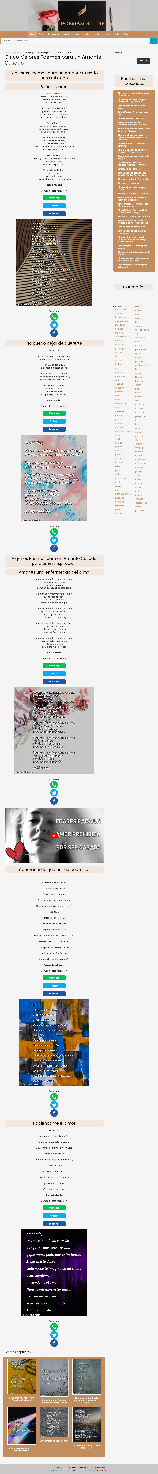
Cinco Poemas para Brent (131, 226)
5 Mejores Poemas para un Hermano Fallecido (132, 198)
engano (119, 384)
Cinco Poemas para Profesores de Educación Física (134, 259)
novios (138, 483)
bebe (137, 369)
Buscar (118, 52)
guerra (138, 353)
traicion (119, 332)
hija (137, 420)
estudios (119, 501)
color (137, 333)
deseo (118, 458)
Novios (97, 34)
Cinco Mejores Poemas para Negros (132, 246)
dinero (118, 313)
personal (119, 419)
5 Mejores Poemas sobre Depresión (87, 1446)
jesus (117, 470)
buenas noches (123, 494)
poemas (139, 510)
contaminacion (123, 431)
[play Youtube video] (54, 835)
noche (138, 345)
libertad (139, 377)
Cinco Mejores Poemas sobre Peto (133, 113)
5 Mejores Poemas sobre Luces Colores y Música (134, 129)
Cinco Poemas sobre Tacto (54, 1441)
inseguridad (121, 317)
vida (137, 475)
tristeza (139, 447)
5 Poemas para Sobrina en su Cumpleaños (133, 94)
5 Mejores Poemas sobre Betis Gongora (133, 157)
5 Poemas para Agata (129, 183)
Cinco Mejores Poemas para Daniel (132, 188)
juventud (119, 497)
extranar (119, 387)
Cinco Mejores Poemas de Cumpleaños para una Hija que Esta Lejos (132, 239)
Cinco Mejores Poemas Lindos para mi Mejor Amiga (133, 211)
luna (137, 392)
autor (138, 385)
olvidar (138, 306)
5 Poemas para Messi (129, 168)
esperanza (120, 478)
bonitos (139, 381)
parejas (139, 361)
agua (138, 373)
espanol (139, 432)
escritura (119, 399)
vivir (117, 356)
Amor (41, 34)
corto (138, 487)
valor (137, 341)
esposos (139, 408)
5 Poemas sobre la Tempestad (134, 179)
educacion (140, 404)
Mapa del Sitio (102, 1470)
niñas (138, 310)
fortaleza (119, 505)
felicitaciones (142, 330)
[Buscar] (153, 41)
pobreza (119, 391)
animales (140, 337)
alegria (138, 326)
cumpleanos (141, 463)
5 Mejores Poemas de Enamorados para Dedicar (132, 123)
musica (119, 427)
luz (136, 322)
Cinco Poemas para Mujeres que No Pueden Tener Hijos (132, 174)
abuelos (139, 428)
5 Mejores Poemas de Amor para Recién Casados (132, 151)
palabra (119, 509)
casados (16, 52)
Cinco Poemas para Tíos (131, 118)
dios (137, 400)
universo (119, 411)
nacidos (119, 328)
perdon (118, 454)
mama (138, 495)
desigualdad (121, 321)
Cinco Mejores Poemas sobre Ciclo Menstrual (133, 205)
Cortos (107, 34)
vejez (117, 439)
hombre (139, 455)
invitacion (120, 325)
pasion (118, 446)
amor (138, 506)
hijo (137, 424)
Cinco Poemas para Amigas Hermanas (133, 232)
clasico (118, 482)
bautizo (119, 340)
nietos (118, 474)
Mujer (87, 34)
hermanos (140, 459)
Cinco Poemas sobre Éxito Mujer (131, 106)
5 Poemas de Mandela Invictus (134, 216)
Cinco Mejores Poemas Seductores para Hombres (132, 163)
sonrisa (118, 442)
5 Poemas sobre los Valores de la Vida (134, 253)
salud (138, 318)
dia (137, 440)
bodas (138, 396)
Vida (117, 34)
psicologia (120, 348)
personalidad (122, 309)
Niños (125, 34)
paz (137, 388)
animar (118, 423)
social (118, 486)
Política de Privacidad (86, 1470)
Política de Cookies (68, 1470)
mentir (118, 435)
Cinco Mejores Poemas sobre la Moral (21, 1449)
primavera (140, 349)
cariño (118, 352)
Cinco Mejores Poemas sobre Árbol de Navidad (54, 1401)
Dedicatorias (53, 34)
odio (117, 395)
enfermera (120, 415)
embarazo (120, 376)
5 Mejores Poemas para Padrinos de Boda (21, 1399)
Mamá (66, 34)
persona (139, 436)
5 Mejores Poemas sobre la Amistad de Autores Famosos (133, 221)
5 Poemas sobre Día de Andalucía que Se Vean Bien (86, 1400)
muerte (139, 451)
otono (138, 314)
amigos (139, 499)
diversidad (120, 336)
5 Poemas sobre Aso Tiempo (133, 193)
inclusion (119, 344)
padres (138, 471)
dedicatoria (141, 502)
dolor (117, 490)
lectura (118, 364)
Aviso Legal (54, 1470)
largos (138, 357)
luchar (118, 407)
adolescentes (142, 365)
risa (117, 380)
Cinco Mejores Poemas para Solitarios (132, 265)
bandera (119, 360)
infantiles (140, 467)
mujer (138, 491)
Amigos (77, 34)
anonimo (119, 368)
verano (118, 466)
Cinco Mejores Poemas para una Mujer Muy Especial (132, 100)
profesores (140, 416)
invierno (119, 462)
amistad (139, 444)
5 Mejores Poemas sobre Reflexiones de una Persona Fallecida (132, 137)
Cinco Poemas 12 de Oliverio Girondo (132, 144)
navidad (139, 412)
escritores (120, 450)
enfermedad (121, 403)
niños (138, 479)
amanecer (120, 372)
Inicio (32, 34)
